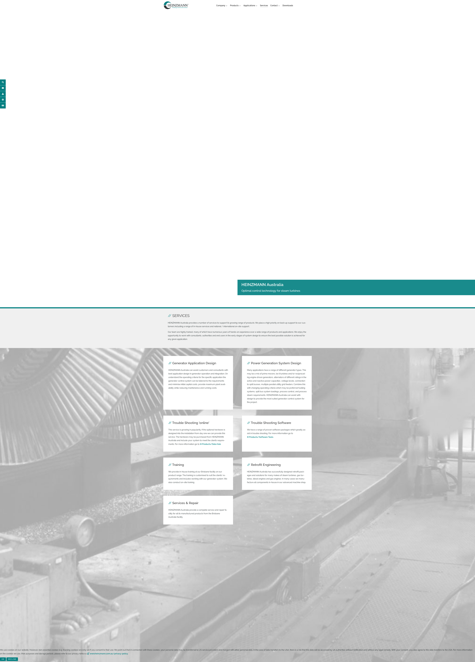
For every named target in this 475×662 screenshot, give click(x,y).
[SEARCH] (3, 82)
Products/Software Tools (261, 437)
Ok (3, 659)
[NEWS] (3, 105)
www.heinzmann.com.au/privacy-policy (109, 653)
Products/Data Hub (211, 444)
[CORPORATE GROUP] (3, 100)
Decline (12, 659)
